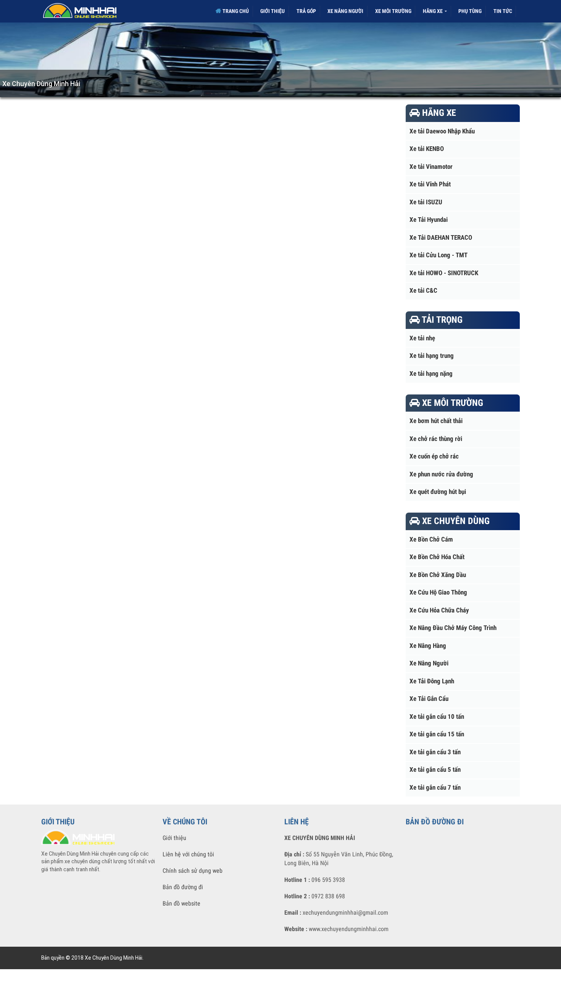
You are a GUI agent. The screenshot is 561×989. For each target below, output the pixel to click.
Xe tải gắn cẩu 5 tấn (435, 769)
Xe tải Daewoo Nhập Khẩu (442, 131)
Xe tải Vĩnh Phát (430, 184)
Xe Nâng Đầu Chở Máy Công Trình (453, 628)
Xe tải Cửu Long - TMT (438, 255)
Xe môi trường (393, 11)
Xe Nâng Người (345, 11)
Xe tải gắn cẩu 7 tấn (435, 787)
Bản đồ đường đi (183, 887)
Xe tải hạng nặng (431, 373)
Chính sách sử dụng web (192, 870)
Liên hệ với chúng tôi (188, 854)
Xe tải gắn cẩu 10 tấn (436, 716)
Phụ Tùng (470, 11)
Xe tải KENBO (426, 148)
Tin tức (502, 11)
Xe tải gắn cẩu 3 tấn (435, 752)
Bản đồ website (181, 903)
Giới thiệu (272, 11)
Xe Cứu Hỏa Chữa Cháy (439, 610)
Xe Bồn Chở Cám (431, 539)
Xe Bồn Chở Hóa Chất (436, 557)
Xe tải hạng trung (431, 355)
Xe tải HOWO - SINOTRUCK (443, 273)
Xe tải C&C (423, 290)
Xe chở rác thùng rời (435, 438)
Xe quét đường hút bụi (437, 491)
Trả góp (306, 11)
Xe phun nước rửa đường (441, 474)
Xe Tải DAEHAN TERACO (440, 237)
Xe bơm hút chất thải (436, 421)
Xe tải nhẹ (422, 338)
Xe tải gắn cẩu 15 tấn (436, 734)
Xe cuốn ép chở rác (434, 456)
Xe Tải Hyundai (428, 219)
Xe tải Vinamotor (431, 166)
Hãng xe (433, 11)
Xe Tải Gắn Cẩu (428, 698)
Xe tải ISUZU (425, 202)
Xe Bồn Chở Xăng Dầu (437, 575)
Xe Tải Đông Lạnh (431, 681)
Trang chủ (235, 11)
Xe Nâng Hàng (427, 645)
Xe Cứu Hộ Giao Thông (438, 592)
